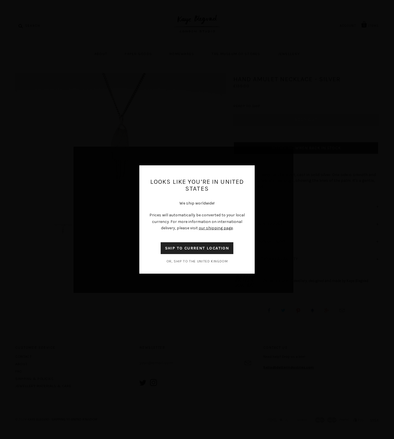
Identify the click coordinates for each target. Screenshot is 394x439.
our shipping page (216, 228)
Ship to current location (197, 248)
